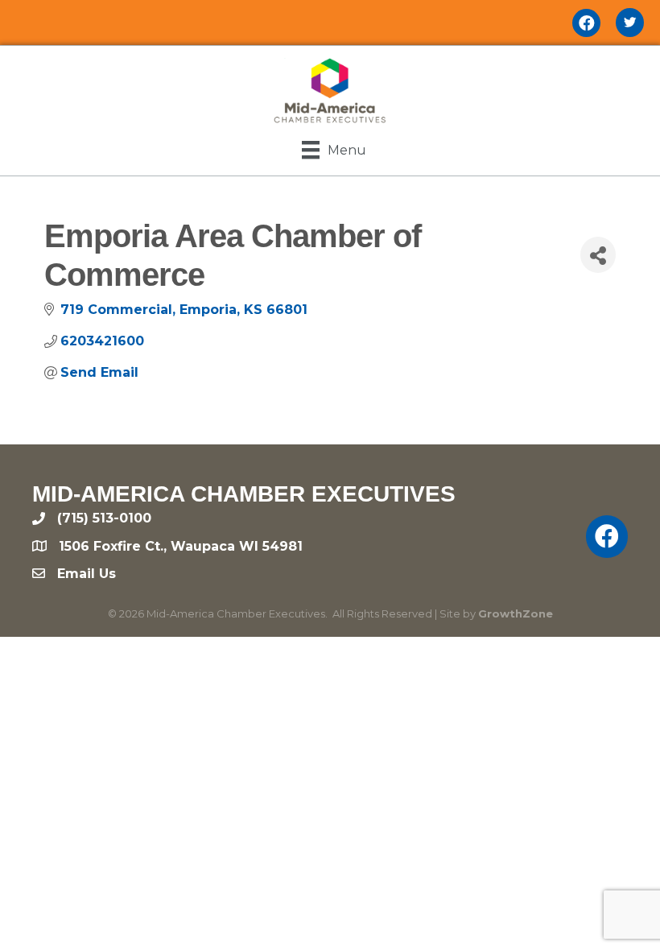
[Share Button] (598, 255)
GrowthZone (515, 613)
